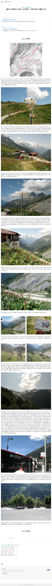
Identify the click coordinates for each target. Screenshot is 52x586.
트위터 (29, 560)
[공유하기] (5, 538)
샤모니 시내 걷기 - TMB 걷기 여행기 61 (8, 549)
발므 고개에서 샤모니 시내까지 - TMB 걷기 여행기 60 (26, 9)
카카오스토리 (26, 560)
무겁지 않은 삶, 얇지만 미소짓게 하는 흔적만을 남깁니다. (13, 570)
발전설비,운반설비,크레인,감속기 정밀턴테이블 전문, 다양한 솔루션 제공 (18, 21)
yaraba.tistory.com (7, 1)
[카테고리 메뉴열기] (50, 2)
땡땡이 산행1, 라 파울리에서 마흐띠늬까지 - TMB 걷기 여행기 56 (8, 555)
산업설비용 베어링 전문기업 (9, 19)
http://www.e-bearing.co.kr (7, 17)
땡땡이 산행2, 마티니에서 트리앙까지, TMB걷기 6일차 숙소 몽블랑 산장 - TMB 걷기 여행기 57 (8, 553)
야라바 (4, 569)
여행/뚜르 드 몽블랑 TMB (26, 7)
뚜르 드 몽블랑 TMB (8, 545)
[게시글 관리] (6, 538)
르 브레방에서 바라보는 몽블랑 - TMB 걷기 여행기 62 (8, 547)
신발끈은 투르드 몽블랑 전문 (9, 29)
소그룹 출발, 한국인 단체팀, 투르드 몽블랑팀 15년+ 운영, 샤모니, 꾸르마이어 (19, 30)
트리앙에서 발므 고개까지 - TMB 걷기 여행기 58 (8, 551)
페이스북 (23, 560)
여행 (2, 545)
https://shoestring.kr (5, 27)
